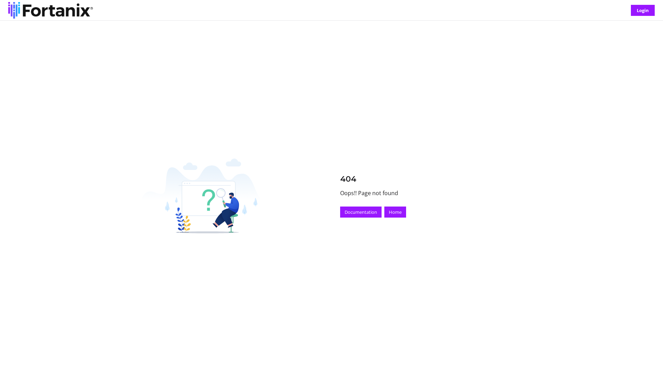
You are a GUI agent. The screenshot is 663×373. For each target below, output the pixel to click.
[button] (647, 356)
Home (395, 212)
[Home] (50, 10)
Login (643, 10)
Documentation (361, 212)
